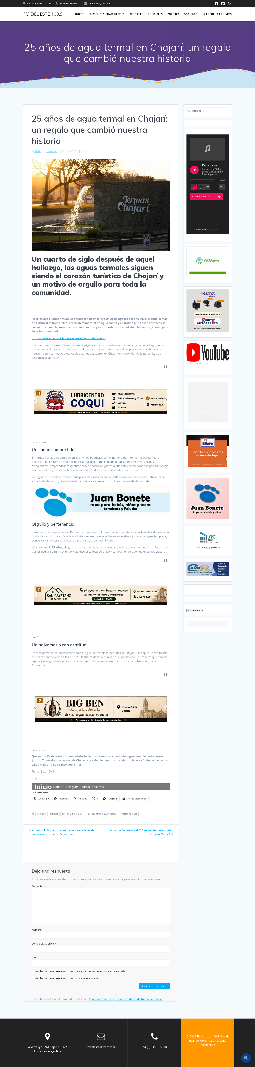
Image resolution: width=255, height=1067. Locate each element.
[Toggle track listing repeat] (207, 187)
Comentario (40, 886)
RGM (37, 151)
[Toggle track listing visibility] (222, 187)
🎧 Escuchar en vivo (217, 14)
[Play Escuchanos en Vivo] (194, 170)
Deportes (136, 14)
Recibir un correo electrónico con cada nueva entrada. (67, 978)
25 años (41, 814)
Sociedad (191, 14)
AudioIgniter (213, 229)
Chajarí (54, 814)
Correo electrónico (44, 943)
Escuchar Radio (195, 610)
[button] (34, 400)
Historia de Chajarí (72, 814)
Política (173, 14)
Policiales (155, 14)
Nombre (38, 929)
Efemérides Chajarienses (106, 14)
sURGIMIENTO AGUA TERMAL (102, 814)
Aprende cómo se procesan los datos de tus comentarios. (126, 999)
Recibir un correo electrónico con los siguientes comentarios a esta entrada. (80, 971)
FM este (43, 14)
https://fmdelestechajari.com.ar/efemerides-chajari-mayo (68, 338)
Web (34, 957)
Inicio (79, 14)
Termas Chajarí (128, 814)
